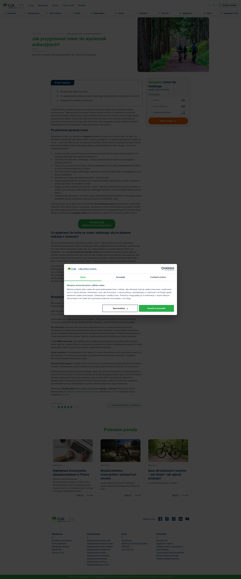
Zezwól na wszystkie (156, 308)
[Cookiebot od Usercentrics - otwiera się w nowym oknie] (163, 269)
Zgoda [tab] (83, 277)
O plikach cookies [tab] (158, 277)
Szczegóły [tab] (120, 277)
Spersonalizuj (119, 308)
